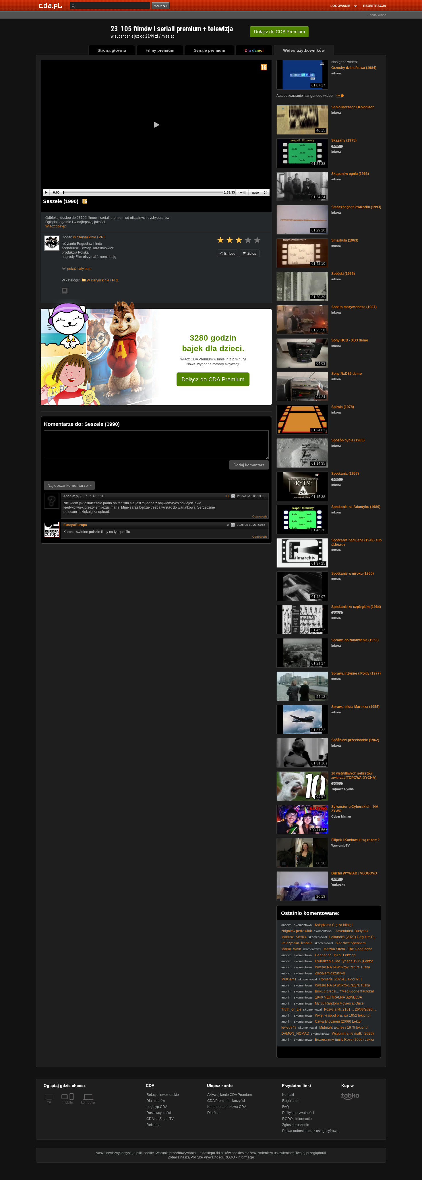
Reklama (153, 1125)
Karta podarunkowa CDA (226, 1107)
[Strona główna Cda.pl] (51, 5)
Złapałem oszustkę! (330, 973)
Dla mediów (155, 1101)
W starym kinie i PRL (103, 280)
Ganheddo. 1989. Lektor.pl (335, 955)
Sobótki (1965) (343, 274)
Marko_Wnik (291, 949)
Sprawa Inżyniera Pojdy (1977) (356, 673)
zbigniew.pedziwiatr (296, 931)
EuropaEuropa (75, 525)
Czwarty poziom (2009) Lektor (338, 1021)
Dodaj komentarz (248, 465)
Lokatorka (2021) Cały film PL (352, 937)
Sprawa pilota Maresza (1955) (355, 707)
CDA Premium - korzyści (226, 1101)
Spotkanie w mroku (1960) (352, 573)
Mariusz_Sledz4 (294, 937)
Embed (229, 254)
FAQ (285, 1107)
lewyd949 (289, 1028)
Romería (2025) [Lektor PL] (340, 979)
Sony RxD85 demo (346, 374)
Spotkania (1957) (345, 474)
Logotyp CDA (156, 1107)
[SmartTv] (72, 1106)
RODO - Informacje (239, 1157)
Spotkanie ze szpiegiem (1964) (356, 607)
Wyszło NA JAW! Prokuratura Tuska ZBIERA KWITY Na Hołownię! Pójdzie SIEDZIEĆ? (325, 969)
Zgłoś (251, 254)
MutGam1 (289, 979)
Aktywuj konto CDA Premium (229, 1095)
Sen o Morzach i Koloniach (352, 107)
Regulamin (290, 1101)
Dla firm (213, 1113)
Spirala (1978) (342, 407)
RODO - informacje (297, 1119)
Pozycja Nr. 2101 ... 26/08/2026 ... (350, 1009)
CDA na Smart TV (160, 1119)
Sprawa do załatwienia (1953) (355, 640)
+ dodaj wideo (376, 15)
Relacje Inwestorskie (162, 1095)
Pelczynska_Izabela (297, 943)
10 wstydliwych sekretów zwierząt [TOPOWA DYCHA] (353, 775)
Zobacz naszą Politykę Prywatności (195, 1157)
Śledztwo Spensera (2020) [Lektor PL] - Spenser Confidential (323, 945)
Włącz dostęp (55, 226)
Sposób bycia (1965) (348, 440)
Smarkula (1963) (344, 240)
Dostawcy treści (158, 1113)
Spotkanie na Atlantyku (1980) (355, 507)
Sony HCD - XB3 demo (349, 340)
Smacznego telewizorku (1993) (356, 207)
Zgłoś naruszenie (295, 1125)
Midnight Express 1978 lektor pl (343, 1028)
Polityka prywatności (298, 1113)
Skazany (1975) (344, 140)
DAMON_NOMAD (295, 1034)
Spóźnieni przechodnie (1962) (355, 740)
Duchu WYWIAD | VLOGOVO (354, 873)
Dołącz (279, 31)
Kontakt (288, 1095)
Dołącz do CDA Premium (213, 379)
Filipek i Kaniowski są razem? (355, 840)
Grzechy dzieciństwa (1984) (353, 68)
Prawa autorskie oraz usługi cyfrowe (310, 1131)
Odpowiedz (259, 516)
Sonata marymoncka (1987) (354, 307)
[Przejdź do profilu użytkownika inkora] (51, 243)
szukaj (161, 6)
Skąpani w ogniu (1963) (350, 174)
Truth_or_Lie (291, 1009)
